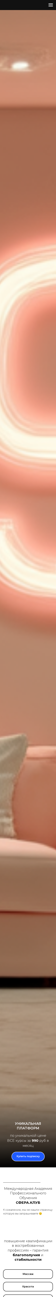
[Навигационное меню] (51, 5)
